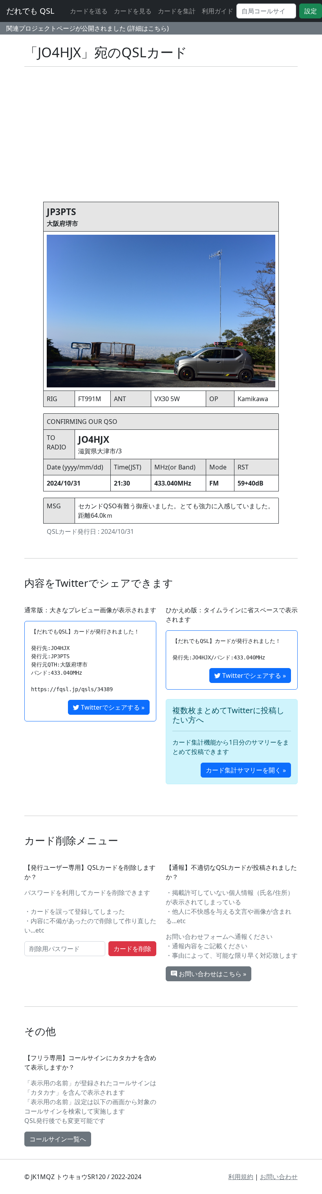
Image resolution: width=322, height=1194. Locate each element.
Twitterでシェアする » (112, 707)
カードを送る (89, 11)
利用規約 (240, 1176)
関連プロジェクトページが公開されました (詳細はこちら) (87, 28)
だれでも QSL (30, 10)
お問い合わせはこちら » (211, 973)
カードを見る (133, 11)
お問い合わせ (279, 1176)
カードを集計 (177, 11)
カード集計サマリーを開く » (246, 770)
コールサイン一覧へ (57, 1139)
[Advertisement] (161, 128)
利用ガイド (217, 11)
